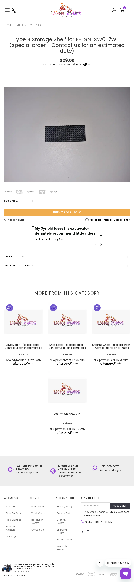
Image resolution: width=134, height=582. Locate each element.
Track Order (38, 513)
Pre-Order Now (67, 212)
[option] (67, 134)
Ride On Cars (13, 513)
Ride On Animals (10, 528)
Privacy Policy (64, 506)
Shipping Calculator (19, 265)
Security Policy (61, 521)
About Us (11, 506)
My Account (37, 506)
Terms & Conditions (118, 511)
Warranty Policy (62, 547)
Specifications (15, 256)
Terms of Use (64, 539)
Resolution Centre (37, 521)
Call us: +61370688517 (98, 522)
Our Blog (11, 536)
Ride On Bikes (13, 519)
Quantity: (11, 201)
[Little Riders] (67, 10)
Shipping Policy (62, 531)
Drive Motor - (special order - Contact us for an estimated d (23, 346)
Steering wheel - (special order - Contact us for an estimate (111, 346)
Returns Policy (65, 513)
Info (90, 64)
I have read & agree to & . (106, 513)
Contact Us (37, 529)
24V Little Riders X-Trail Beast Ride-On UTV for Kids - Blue (34, 567)
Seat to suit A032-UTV (67, 414)
